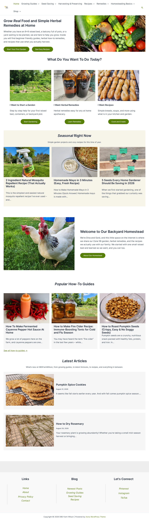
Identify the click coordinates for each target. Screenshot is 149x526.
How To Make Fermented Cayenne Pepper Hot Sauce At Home (25, 329)
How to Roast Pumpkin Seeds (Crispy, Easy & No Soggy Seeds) (120, 329)
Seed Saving (47, 4)
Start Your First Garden (16, 49)
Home (16, 4)
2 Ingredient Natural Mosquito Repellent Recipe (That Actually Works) (25, 183)
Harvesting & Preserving (70, 4)
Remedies (101, 4)
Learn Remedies (74, 122)
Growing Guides (29, 4)
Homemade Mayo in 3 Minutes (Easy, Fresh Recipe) (73, 182)
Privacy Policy (25, 496)
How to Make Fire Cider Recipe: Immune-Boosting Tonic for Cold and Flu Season (74, 329)
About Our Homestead (92, 255)
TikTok (124, 497)
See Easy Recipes (42, 49)
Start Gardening (30, 122)
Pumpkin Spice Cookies (71, 384)
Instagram (123, 493)
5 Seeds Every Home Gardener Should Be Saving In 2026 (121, 182)
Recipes (88, 4)
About (25, 492)
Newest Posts (74, 488)
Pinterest (124, 488)
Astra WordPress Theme (96, 517)
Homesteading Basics (121, 4)
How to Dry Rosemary (70, 423)
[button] (38, 4)
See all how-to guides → (15, 350)
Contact (25, 500)
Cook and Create (118, 122)
